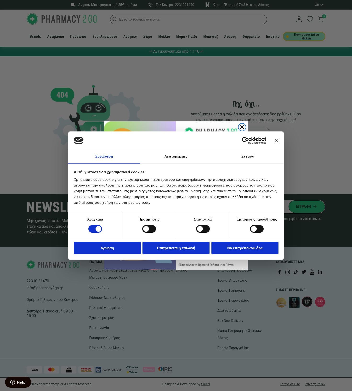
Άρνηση (107, 248)
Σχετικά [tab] (247, 156)
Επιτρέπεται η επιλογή (176, 248)
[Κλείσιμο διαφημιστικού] (276, 140)
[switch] (149, 229)
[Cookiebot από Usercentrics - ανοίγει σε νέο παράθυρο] (245, 140)
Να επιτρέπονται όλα (244, 248)
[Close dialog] (242, 127)
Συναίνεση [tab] (104, 156)
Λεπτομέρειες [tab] (176, 156)
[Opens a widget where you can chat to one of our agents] (18, 383)
